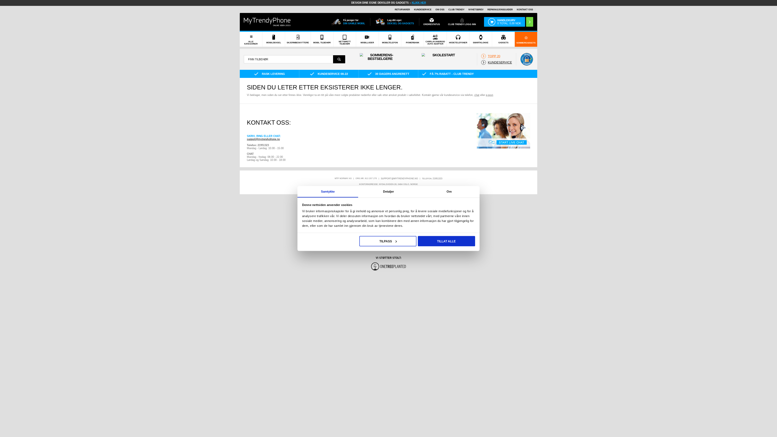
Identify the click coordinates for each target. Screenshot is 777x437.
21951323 (437, 178)
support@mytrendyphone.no (263, 139)
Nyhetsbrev (475, 9)
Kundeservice (422, 9)
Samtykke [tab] (328, 191)
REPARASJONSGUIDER (500, 9)
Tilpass (385, 241)
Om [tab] (449, 191)
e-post (489, 95)
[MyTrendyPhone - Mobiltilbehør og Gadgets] (267, 22)
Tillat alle (446, 241)
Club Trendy (456, 9)
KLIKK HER (419, 2)
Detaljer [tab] (388, 191)
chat (476, 95)
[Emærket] (526, 59)
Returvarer (402, 9)
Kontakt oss (525, 9)
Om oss (439, 9)
